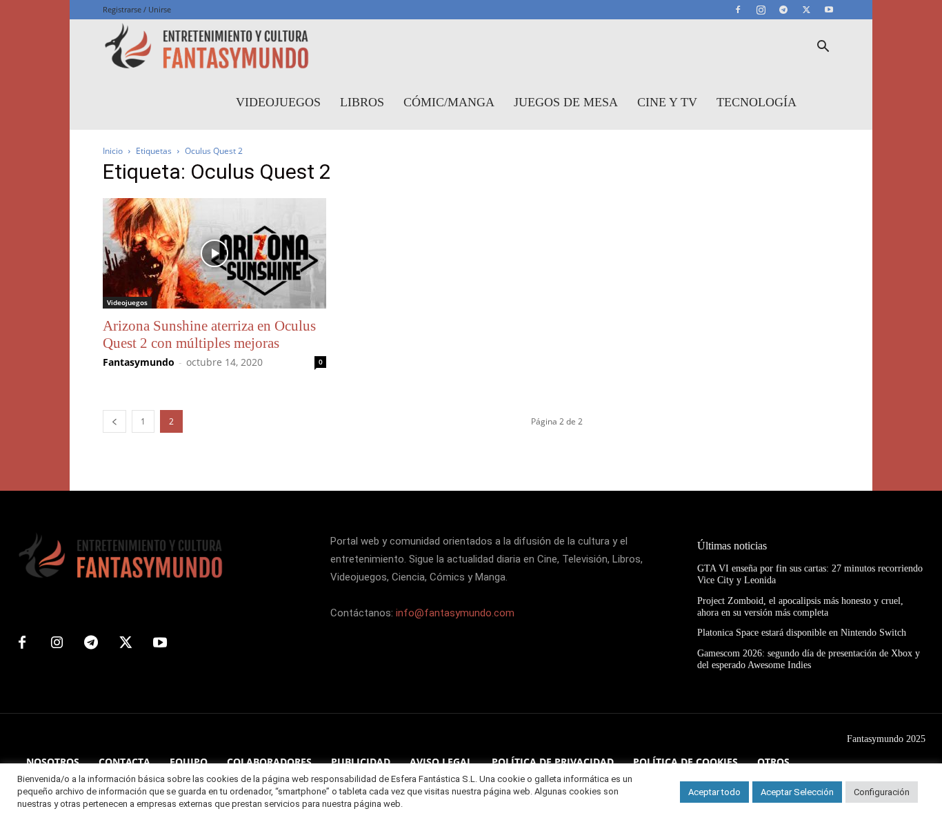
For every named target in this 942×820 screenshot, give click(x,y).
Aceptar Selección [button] (797, 792)
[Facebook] (738, 9)
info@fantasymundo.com (455, 613)
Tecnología (756, 102)
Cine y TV (667, 102)
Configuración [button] (882, 792)
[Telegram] (783, 9)
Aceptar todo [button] (714, 792)
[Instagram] (760, 9)
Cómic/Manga (448, 102)
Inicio (113, 151)
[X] (806, 9)
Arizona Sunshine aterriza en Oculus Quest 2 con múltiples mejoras (209, 334)
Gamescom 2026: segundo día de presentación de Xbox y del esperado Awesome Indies (808, 659)
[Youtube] (829, 9)
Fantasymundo (138, 362)
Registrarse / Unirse (137, 9)
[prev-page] (114, 421)
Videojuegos (278, 102)
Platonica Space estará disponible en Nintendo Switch (801, 632)
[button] (822, 48)
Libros (362, 102)
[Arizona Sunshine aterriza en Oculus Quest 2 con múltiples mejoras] (214, 253)
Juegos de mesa (566, 102)
